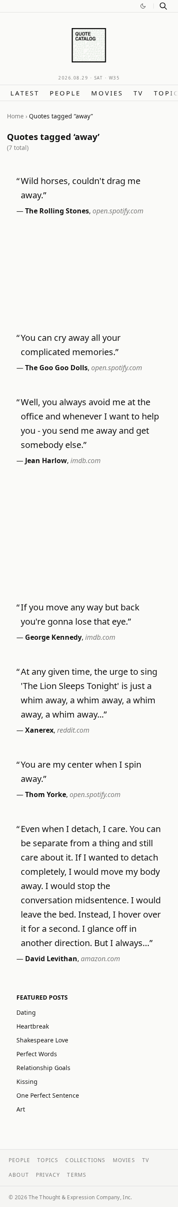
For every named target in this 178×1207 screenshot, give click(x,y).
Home (15, 116)
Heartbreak (32, 1026)
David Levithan (51, 958)
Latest (24, 93)
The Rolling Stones (57, 211)
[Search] (163, 6)
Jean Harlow (46, 460)
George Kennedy (53, 637)
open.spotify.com (117, 211)
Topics (47, 1160)
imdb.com (85, 460)
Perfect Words (36, 1054)
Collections (85, 1160)
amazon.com (100, 958)
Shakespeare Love (42, 1040)
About (19, 1174)
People (65, 93)
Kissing (27, 1081)
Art (20, 1109)
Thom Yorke (45, 794)
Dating (26, 1012)
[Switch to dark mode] (143, 6)
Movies (107, 93)
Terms (76, 1174)
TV (138, 93)
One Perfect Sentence (47, 1095)
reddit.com (73, 730)
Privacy (48, 1174)
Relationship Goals (43, 1068)
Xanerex (39, 730)
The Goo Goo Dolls (56, 367)
